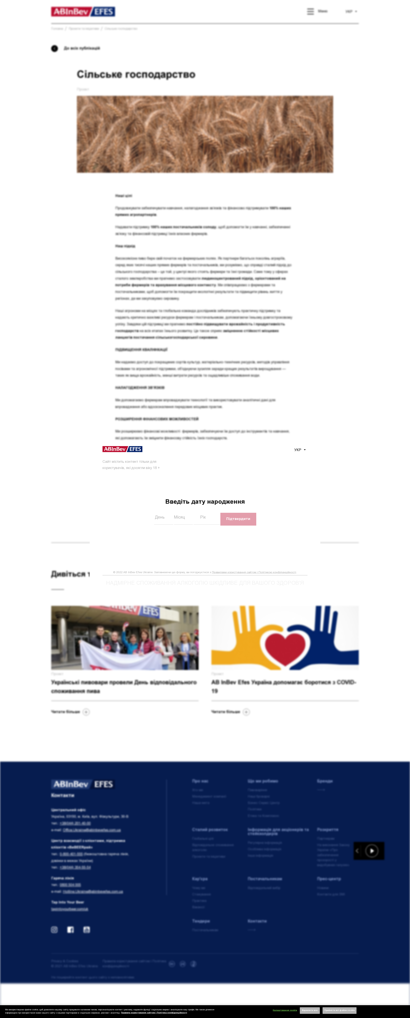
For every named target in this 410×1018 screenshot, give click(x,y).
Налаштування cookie (285, 1011)
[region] (205, 1011)
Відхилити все (310, 1011)
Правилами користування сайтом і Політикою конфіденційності (254, 572)
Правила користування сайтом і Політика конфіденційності (154, 1013)
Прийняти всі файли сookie (339, 1011)
